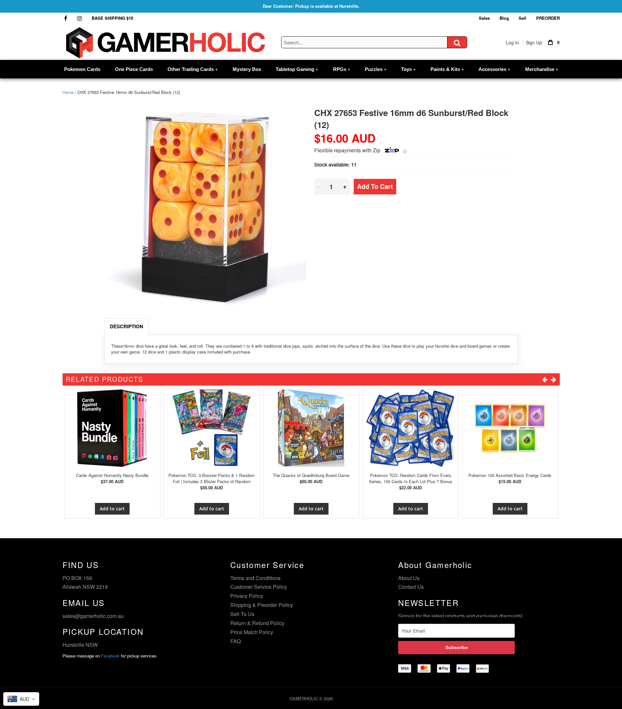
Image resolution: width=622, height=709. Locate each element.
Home (68, 92)
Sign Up (534, 42)
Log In (512, 42)
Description (126, 326)
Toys (408, 69)
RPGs (341, 69)
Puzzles (375, 69)
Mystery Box (247, 69)
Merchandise (541, 69)
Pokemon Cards (82, 69)
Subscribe (456, 647)
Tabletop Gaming (297, 69)
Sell (522, 18)
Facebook (110, 656)
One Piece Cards (134, 69)
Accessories (494, 69)
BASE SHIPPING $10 (112, 18)
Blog (504, 18)
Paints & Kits (447, 69)
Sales (484, 18)
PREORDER (548, 18)
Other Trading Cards (192, 69)
